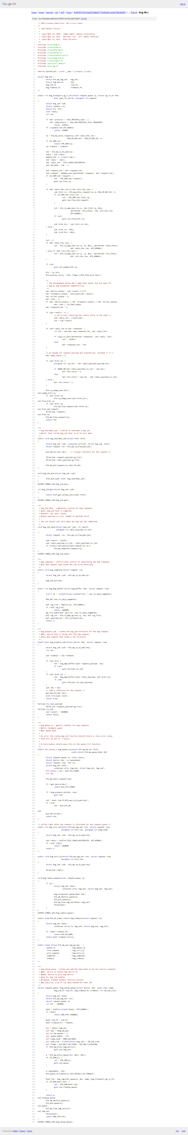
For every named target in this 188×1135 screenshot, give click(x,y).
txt (177, 1131)
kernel (49, 12)
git (56, 12)
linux (34, 12)
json (183, 1131)
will (62, 12)
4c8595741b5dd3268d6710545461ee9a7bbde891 (100, 12)
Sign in (182, 4)
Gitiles (15, 1131)
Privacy (22, 1131)
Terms (29, 1131)
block (134, 12)
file (84, 19)
